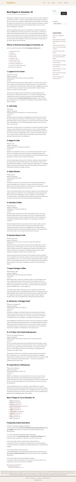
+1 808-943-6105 (10, 179)
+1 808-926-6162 (10, 210)
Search (54, 10)
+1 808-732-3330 (10, 114)
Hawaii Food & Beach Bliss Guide (14, 464)
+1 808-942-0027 (10, 340)
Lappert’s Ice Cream (14, 51)
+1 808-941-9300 (10, 276)
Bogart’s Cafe (13, 54)
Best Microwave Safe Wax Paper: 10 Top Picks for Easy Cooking (59, 47)
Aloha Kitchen (13, 56)
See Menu (9, 115)
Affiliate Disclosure (46, 478)
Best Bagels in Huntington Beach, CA (15, 467)
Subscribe (66, 2)
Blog (49, 2)
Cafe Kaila (12, 53)
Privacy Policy (33, 478)
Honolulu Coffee (14, 58)
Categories (55, 21)
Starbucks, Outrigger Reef (16, 63)
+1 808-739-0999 (10, 148)
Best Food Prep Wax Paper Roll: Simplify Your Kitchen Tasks (59, 41)
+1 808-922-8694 (10, 309)
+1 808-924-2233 (10, 243)
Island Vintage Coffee (15, 61)
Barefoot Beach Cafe (15, 60)
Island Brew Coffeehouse (16, 67)
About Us (53, 2)
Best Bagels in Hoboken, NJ (13, 466)
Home (44, 2)
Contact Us (59, 2)
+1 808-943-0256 (10, 79)
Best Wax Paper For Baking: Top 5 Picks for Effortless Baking (59, 56)
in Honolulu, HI (15, 402)
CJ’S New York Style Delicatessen (18, 65)
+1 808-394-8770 (10, 372)
